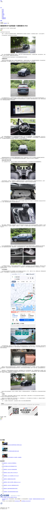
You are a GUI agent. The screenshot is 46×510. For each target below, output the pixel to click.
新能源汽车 (4, 18)
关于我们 (1, 497)
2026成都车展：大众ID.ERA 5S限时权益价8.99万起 (11, 485)
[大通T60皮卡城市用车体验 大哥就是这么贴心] (5, 444)
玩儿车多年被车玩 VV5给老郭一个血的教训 (14, 457)
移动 (3, 16)
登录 (1, 7)
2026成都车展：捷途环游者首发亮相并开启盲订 (10, 488)
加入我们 (8, 497)
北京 (1, 20)
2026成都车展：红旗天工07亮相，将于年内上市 (10, 472)
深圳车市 (5, 23)
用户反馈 (15, 497)
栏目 (3, 15)
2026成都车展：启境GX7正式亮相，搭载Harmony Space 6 (12, 482)
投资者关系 (4, 17)
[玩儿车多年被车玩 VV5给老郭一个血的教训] (5, 457)
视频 (3, 11)
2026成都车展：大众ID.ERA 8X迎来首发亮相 (10, 469)
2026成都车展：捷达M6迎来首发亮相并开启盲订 (10, 491)
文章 (3, 10)
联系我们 (5, 497)
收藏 (1, 0)
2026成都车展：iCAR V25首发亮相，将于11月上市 (11, 475)
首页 (3, 9)
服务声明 (11, 497)
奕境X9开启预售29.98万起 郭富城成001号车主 (9, 466)
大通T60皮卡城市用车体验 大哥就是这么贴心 (15, 444)
